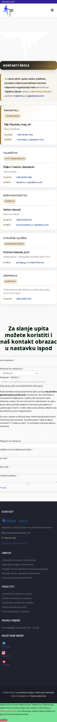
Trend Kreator (38, 696)
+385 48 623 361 (24, 299)
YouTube (6, 665)
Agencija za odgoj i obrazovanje (17, 565)
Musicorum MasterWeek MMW (17, 578)
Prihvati (3, 720)
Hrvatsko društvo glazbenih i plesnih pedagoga (25, 569)
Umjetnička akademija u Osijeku (18, 603)
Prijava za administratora (14, 543)
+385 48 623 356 (25, 135)
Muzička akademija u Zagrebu (17, 598)
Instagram (6, 656)
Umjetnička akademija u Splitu (17, 594)
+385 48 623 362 (38, 91)
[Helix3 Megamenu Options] (52, 10)
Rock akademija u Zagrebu (15, 612)
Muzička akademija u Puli (14, 607)
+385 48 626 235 (24, 220)
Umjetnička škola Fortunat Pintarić (35, 693)
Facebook (6, 647)
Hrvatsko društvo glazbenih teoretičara (21, 573)
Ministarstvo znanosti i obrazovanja (19, 560)
